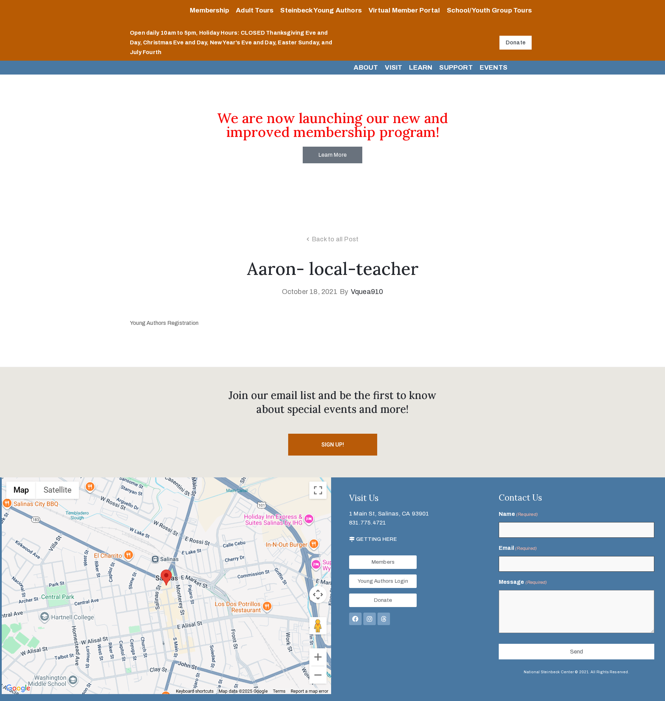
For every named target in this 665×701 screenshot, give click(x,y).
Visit (393, 67)
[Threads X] (384, 619)
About (366, 67)
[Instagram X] (369, 619)
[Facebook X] (355, 619)
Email (518, 548)
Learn (420, 67)
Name (518, 514)
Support (455, 67)
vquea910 (367, 291)
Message (523, 582)
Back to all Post (335, 239)
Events (493, 67)
